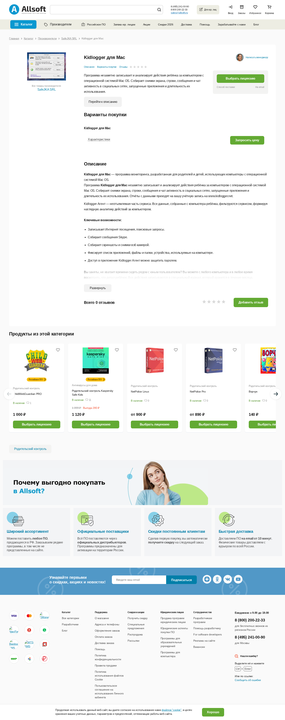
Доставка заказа (104, 643)
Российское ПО (96, 24)
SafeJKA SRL (46, 89)
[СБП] (29, 659)
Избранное (255, 13)
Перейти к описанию (103, 101)
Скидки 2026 (165, 24)
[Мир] (14, 659)
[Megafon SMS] (44, 630)
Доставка (186, 24)
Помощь (205, 24)
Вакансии (199, 646)
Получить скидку (137, 618)
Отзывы (123, 67)
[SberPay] (14, 629)
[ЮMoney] (44, 615)
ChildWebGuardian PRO (27, 393)
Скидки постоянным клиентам (176, 531)
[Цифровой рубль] (44, 659)
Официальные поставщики (103, 531)
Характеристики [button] (99, 139)
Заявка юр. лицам (124, 24)
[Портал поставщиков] (44, 644)
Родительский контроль (26, 388)
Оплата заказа (103, 636)
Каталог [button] (27, 24)
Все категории (70, 618)
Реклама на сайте (204, 640)
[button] (231, 9)
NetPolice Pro (198, 391)
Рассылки (133, 640)
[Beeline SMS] (14, 644)
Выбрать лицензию (240, 78)
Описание (89, 67)
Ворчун (253, 391)
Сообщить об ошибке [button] (248, 680)
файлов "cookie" (171, 709)
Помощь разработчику (207, 628)
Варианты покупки (107, 67)
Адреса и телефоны (107, 624)
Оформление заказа (107, 630)
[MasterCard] (29, 615)
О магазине (102, 618)
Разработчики (70, 624)
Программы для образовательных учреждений (171, 642)
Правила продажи (106, 665)
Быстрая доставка (236, 531)
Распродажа (135, 634)
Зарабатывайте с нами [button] (232, 24)
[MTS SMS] (29, 644)
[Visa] (14, 615)
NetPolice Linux (140, 391)
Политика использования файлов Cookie (109, 675)
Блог (256, 24)
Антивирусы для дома (84, 385)
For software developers (207, 634)
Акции (146, 24)
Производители (61, 24)
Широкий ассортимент (28, 531)
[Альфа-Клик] (29, 630)
